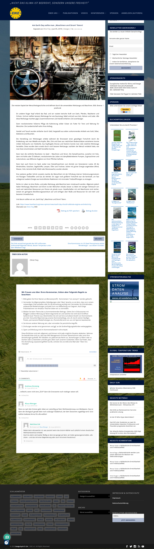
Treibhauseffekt (62, 524)
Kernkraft (15, 515)
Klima (25, 515)
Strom (49, 524)
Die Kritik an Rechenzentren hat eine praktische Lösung (123, 411)
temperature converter (118, 375)
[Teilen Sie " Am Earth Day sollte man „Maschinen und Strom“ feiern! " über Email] (57, 228)
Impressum (116, 498)
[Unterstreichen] (33, 365)
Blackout (50, 496)
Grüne (29, 510)
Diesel (56, 501)
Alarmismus (16, 496)
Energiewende (31, 506)
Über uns (53, 13)
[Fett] (27, 365)
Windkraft (62, 529)
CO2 (66, 496)
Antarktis (28, 496)
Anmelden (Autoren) (132, 13)
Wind (40, 529)
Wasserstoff (30, 529)
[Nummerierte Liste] (39, 365)
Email (111, 46)
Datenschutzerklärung (120, 503)
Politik (28, 524)
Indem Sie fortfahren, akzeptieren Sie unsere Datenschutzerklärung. (124, 63)
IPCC (37, 510)
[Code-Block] (47, 365)
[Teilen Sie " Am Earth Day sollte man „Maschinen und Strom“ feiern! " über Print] (61, 228)
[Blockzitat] (44, 365)
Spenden (114, 13)
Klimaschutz (16, 520)
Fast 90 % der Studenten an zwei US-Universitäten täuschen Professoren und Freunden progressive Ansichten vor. (124, 424)
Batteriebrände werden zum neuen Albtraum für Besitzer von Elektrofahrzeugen (124, 454)
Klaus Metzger (44, 427)
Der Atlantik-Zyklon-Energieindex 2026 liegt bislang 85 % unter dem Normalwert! (125, 432)
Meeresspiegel (17, 524)
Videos (84, 13)
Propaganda (39, 524)
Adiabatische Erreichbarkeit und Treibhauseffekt (125, 446)
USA (20, 529)
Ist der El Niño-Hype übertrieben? (122, 417)
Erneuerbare (45, 506)
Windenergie (50, 529)
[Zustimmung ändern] (6, 542)
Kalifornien (46, 510)
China (59, 496)
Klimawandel (29, 520)
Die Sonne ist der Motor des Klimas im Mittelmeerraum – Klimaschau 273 (123, 404)
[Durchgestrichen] (36, 365)
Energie (66, 29)
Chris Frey (47, 29)
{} (53, 365)
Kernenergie (59, 510)
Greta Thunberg (17, 510)
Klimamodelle (50, 515)
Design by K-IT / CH (21, 546)
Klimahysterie (35, 515)
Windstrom (15, 533)
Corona (14, 501)
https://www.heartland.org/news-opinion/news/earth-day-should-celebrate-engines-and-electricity (55, 204)
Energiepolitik (17, 506)
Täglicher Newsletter (119, 54)
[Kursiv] (30, 365)
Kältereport (60, 520)
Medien (71, 520)
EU (54, 506)
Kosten (49, 520)
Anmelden (93, 352)
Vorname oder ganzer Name (119, 38)
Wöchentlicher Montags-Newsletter (124, 58)
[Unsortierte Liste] (42, 365)
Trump (13, 529)
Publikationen (70, 13)
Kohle (40, 520)
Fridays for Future (65, 506)
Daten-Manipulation (29, 501)
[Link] (50, 365)
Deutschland (45, 501)
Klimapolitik (64, 515)
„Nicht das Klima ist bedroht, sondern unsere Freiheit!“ (49, 3)
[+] (56, 365)
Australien (39, 496)
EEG (63, 501)
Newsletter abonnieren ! (29, 371)
